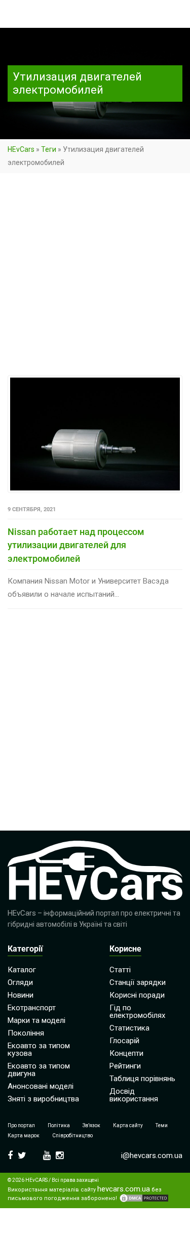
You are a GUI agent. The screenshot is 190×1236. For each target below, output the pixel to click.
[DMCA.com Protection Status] (144, 1198)
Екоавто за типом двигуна (39, 1069)
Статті (120, 969)
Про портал (21, 1125)
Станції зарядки (137, 982)
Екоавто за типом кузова (39, 1049)
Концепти (126, 1053)
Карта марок (24, 1135)
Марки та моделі (36, 1020)
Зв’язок (91, 1125)
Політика (59, 1125)
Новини (20, 995)
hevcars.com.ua (123, 1189)
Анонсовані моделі (40, 1086)
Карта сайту (128, 1125)
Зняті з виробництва (43, 1098)
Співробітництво (72, 1135)
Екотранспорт (32, 1007)
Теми (162, 1125)
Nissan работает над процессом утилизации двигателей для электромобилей (76, 545)
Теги (48, 149)
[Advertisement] (95, 276)
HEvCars (21, 149)
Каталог (22, 969)
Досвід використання (133, 1095)
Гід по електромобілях (137, 1011)
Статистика (129, 1028)
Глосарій (124, 1040)
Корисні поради (137, 995)
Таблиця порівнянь (142, 1078)
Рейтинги (125, 1065)
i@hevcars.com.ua (151, 1155)
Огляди (20, 982)
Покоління (26, 1033)
